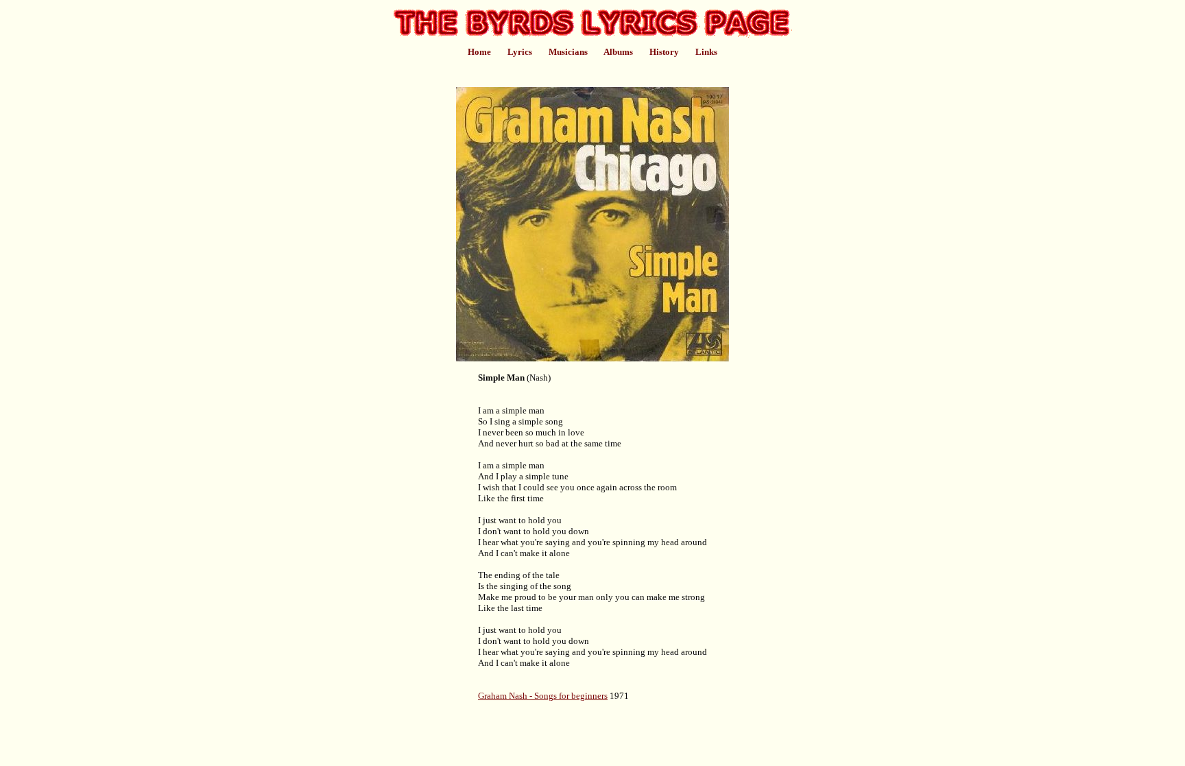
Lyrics (519, 52)
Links (706, 52)
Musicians (568, 52)
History (664, 52)
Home (479, 52)
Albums (618, 52)
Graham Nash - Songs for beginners (543, 696)
